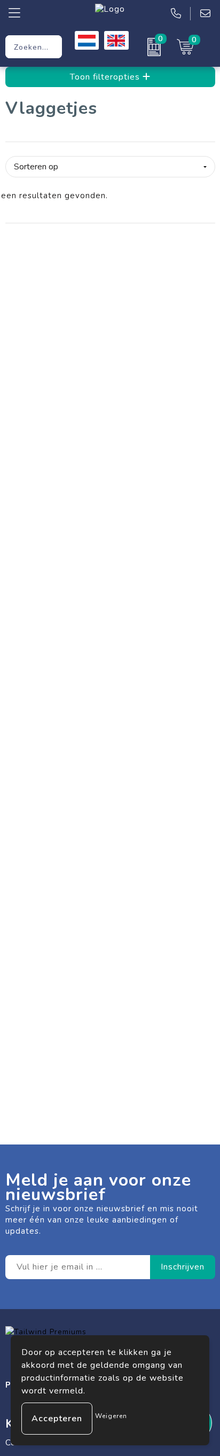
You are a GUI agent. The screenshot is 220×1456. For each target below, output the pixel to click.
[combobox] (33, 46)
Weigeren (111, 1416)
